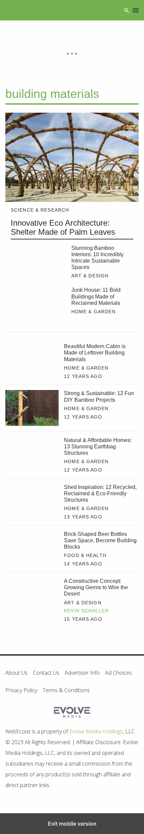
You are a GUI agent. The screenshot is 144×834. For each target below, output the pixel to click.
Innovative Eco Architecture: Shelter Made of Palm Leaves (63, 227)
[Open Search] (127, 10)
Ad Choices (118, 672)
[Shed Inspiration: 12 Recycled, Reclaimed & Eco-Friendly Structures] (32, 501)
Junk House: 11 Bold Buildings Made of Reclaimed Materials (96, 296)
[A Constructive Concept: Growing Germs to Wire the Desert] (32, 595)
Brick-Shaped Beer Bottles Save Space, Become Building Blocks (100, 540)
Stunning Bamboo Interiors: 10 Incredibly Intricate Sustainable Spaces (97, 257)
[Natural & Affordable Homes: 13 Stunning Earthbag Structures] (32, 454)
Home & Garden (93, 311)
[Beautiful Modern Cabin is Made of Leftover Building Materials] (32, 361)
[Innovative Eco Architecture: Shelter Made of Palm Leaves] (72, 157)
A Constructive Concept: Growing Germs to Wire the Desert (96, 587)
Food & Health (85, 555)
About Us (16, 672)
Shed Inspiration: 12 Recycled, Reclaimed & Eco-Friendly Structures (100, 493)
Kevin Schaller (86, 610)
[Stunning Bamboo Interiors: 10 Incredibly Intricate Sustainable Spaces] (38, 263)
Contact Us (46, 672)
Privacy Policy (21, 690)
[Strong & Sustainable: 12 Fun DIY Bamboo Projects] (32, 408)
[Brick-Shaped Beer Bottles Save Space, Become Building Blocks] (32, 548)
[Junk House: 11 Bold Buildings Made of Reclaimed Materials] (38, 305)
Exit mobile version (72, 823)
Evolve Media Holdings (96, 731)
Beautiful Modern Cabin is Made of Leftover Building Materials (95, 352)
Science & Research (40, 210)
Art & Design (90, 275)
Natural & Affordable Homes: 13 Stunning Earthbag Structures (98, 446)
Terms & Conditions (66, 690)
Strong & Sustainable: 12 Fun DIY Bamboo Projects (99, 396)
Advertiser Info (82, 672)
